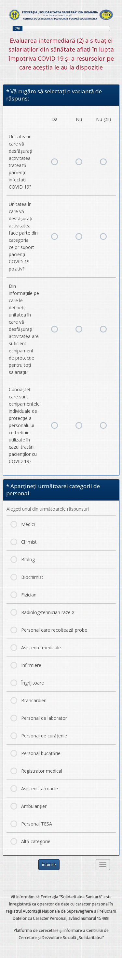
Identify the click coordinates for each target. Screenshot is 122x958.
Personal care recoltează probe (54, 630)
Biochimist (32, 577)
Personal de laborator (44, 718)
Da (54, 162)
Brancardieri (34, 700)
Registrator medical (41, 771)
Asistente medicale (41, 647)
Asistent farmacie (39, 788)
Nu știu (103, 162)
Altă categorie (35, 841)
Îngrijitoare (32, 683)
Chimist (29, 542)
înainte (49, 864)
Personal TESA (36, 824)
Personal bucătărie (41, 753)
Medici (28, 524)
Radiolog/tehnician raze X (48, 612)
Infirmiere (31, 665)
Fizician (28, 595)
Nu (79, 162)
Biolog (28, 559)
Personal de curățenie (44, 736)
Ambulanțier (34, 806)
